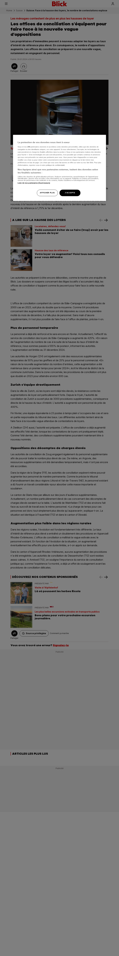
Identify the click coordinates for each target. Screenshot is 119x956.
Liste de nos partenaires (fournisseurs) (34, 183)
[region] (59, 168)
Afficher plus (47, 193)
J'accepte (70, 193)
